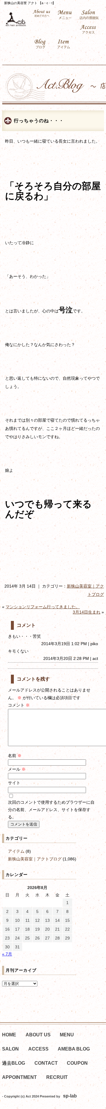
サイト (14, 782)
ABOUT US (38, 1034)
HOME (9, 1034)
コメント (19, 705)
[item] (65, 44)
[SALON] (89, 15)
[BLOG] (41, 44)
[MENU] (65, 15)
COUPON (77, 1063)
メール (17, 769)
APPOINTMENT (19, 1077)
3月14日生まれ (86, 612)
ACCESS (38, 1048)
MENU (67, 1034)
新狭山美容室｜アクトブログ (35, 859)
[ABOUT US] (41, 13)
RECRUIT (57, 1077)
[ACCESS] (89, 29)
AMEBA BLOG (74, 1048)
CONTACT (46, 1063)
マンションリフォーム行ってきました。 (43, 606)
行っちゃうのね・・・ (39, 120)
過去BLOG (13, 1063)
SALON (10, 1048)
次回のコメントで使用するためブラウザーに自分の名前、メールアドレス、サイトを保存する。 (51, 809)
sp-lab (70, 1095)
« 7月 (7, 954)
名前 (14, 755)
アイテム (16, 851)
